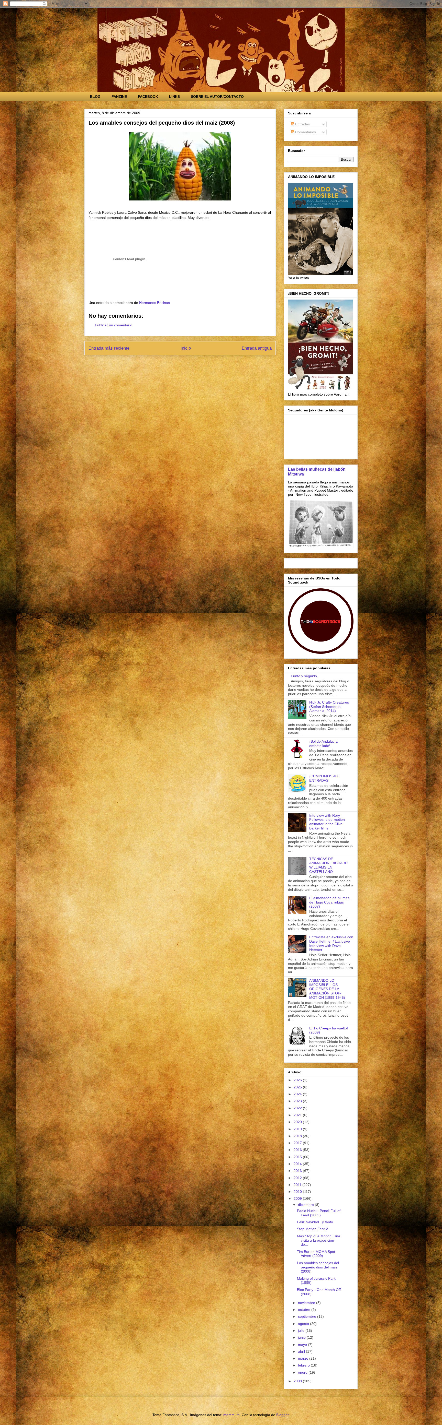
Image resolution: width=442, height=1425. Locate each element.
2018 (298, 1136)
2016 (298, 1150)
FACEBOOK (148, 96)
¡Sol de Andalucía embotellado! (323, 743)
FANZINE (119, 96)
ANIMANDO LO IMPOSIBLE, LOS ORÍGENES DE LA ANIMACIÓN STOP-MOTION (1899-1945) (327, 989)
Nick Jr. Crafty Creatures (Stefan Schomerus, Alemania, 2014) (329, 706)
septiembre (307, 1316)
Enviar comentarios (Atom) (191, 362)
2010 (298, 1192)
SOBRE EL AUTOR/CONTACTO (217, 96)
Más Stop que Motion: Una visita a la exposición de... (318, 1240)
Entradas (302, 124)
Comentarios (305, 132)
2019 (298, 1129)
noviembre (307, 1303)
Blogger (282, 1415)
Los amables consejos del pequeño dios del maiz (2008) (318, 1267)
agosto (304, 1324)
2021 (298, 1115)
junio (302, 1337)
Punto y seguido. (304, 676)
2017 (298, 1143)
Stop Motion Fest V (312, 1229)
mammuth (231, 1415)
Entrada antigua (257, 348)
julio (301, 1330)
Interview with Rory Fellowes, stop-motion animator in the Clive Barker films (327, 821)
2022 (298, 1108)
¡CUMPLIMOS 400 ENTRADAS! (324, 778)
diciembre (306, 1205)
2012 (298, 1178)
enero (303, 1372)
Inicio (186, 348)
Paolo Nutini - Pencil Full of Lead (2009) (318, 1213)
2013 (298, 1171)
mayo (303, 1345)
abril (302, 1351)
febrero (304, 1365)
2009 (298, 1198)
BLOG (95, 96)
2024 (298, 1094)
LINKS (174, 96)
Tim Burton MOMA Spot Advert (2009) (316, 1254)
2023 (298, 1101)
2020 (298, 1122)
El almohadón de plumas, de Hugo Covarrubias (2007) (329, 902)
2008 (298, 1381)
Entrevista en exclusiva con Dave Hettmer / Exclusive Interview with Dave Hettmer (331, 943)
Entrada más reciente (109, 348)
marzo (303, 1358)
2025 (298, 1087)
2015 (298, 1157)
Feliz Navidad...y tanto (315, 1222)
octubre (304, 1310)
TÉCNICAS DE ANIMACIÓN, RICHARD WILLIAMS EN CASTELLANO (328, 865)
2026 (298, 1080)
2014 (298, 1164)
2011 (298, 1185)
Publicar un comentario (113, 325)
